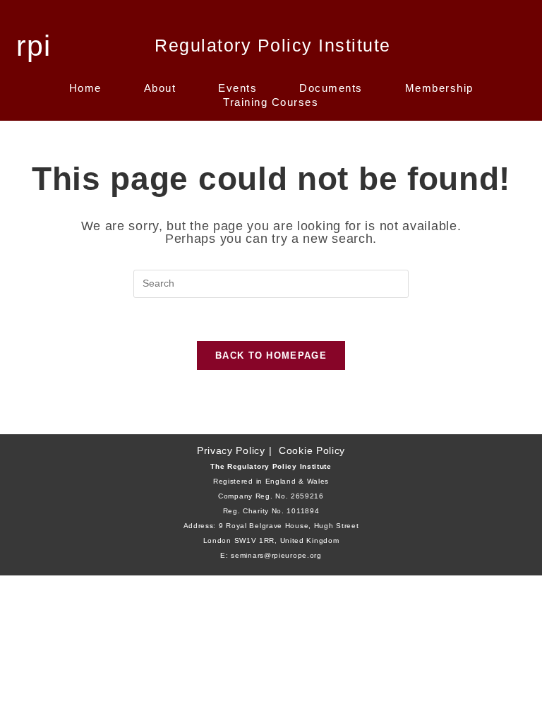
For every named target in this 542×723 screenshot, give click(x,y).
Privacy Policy (231, 450)
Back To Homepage (271, 355)
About (160, 88)
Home (85, 88)
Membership (439, 88)
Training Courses (270, 102)
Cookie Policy (312, 450)
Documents (331, 88)
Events (237, 88)
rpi (33, 46)
